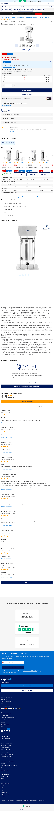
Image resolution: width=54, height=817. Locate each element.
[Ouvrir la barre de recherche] (42, 3)
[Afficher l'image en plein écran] (52, 42)
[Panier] (51, 3)
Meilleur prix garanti (9, 105)
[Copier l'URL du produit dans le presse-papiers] (52, 22)
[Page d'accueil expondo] (2, 17)
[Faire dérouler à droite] (22, 13)
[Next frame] (34, 275)
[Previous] (16, 45)
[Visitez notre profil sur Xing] (9, 731)
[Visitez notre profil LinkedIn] (7, 731)
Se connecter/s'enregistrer (9, 67)
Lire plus (12, 131)
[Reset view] (28, 275)
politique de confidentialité (30, 671)
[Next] (37, 45)
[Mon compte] (48, 3)
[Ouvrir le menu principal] (2, 3)
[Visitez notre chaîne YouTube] (2, 731)
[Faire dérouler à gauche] (26, 13)
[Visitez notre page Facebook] (4, 731)
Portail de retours (27, 690)
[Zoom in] (23, 275)
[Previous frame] (31, 275)
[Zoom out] (25, 275)
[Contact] (45, 3)
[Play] (20, 275)
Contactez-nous (27, 686)
